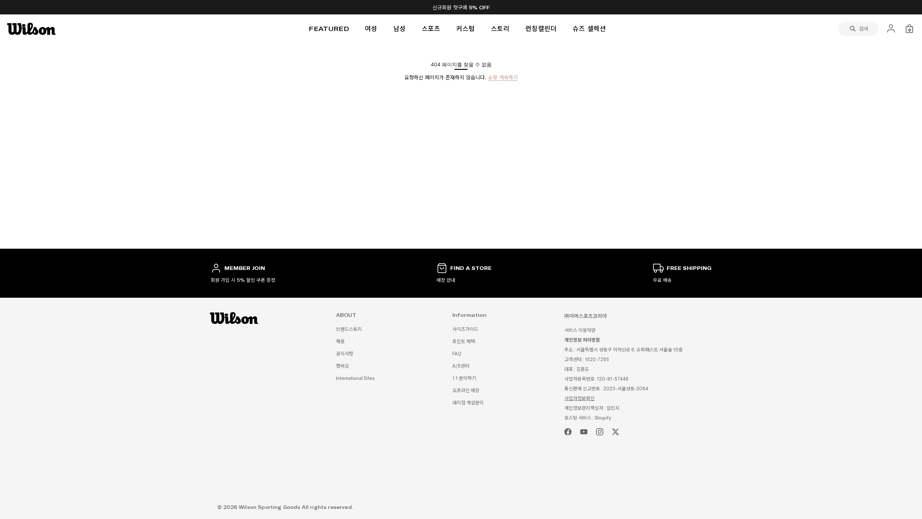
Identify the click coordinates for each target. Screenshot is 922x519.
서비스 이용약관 (580, 330)
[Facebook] (568, 431)
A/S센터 (460, 366)
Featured (329, 28)
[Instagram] (599, 431)
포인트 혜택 (463, 341)
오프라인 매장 (465, 390)
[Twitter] (615, 431)
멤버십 (342, 366)
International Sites (355, 378)
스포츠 (431, 28)
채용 (340, 341)
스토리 (500, 28)
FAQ (456, 353)
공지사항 (344, 353)
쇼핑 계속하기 (503, 77)
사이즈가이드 (465, 329)
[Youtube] (583, 431)
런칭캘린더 (541, 28)
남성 (399, 28)
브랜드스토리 (349, 329)
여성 (371, 28)
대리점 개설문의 (468, 402)
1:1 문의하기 (464, 378)
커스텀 (465, 28)
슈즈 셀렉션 (589, 28)
